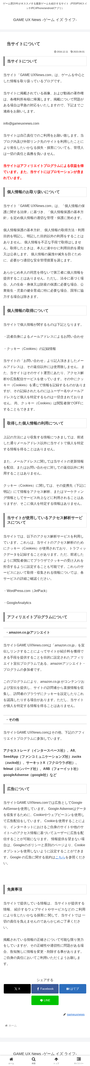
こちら (60, 857)
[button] (81, 717)
